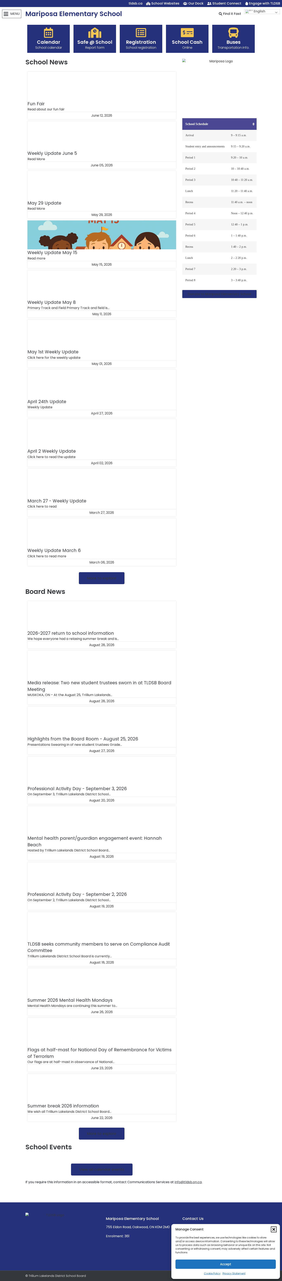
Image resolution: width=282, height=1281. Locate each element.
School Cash (187, 42)
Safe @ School (94, 42)
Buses (233, 42)
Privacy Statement (234, 1273)
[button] (274, 1229)
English (259, 11)
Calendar (48, 42)
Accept (225, 1264)
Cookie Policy (212, 1273)
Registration (141, 42)
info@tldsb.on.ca (188, 1182)
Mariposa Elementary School (73, 13)
